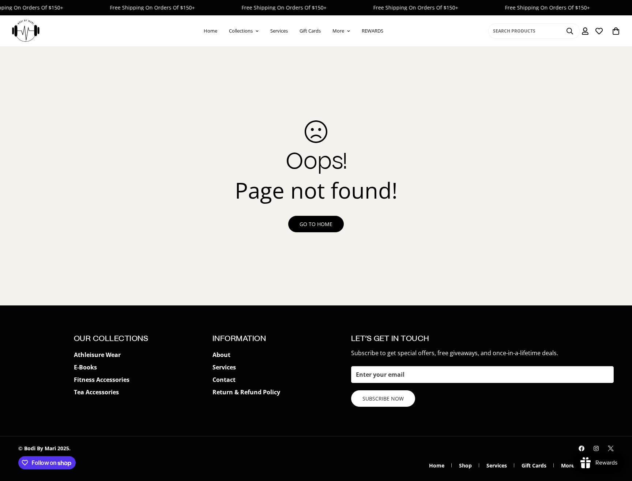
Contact (224, 380)
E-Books (85, 367)
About (221, 355)
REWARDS (372, 30)
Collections (241, 30)
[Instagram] (596, 448)
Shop (465, 465)
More (338, 30)
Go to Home (316, 224)
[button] (615, 31)
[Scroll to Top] (617, 441)
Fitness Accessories (101, 380)
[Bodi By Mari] (25, 30)
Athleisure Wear (97, 355)
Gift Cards (310, 30)
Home (210, 30)
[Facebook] (581, 448)
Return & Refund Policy (246, 392)
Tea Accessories (96, 392)
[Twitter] (611, 448)
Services (279, 30)
